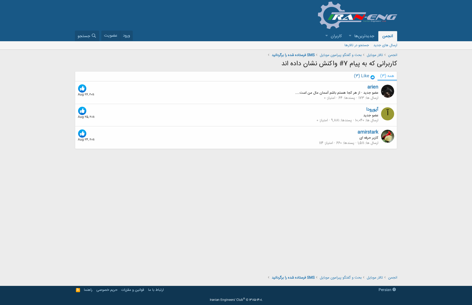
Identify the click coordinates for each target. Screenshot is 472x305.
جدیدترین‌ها (364, 36)
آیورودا (372, 109)
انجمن (387, 36)
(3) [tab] (387, 76)
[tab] (364, 76)
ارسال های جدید (385, 45)
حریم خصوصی (106, 290)
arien (372, 87)
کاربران (336, 36)
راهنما (88, 290)
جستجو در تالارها (356, 45)
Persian (386, 290)
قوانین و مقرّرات (132, 290)
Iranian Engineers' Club (236, 300)
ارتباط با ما (156, 290)
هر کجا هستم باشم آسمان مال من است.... (326, 93)
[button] (350, 36)
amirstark (368, 132)
